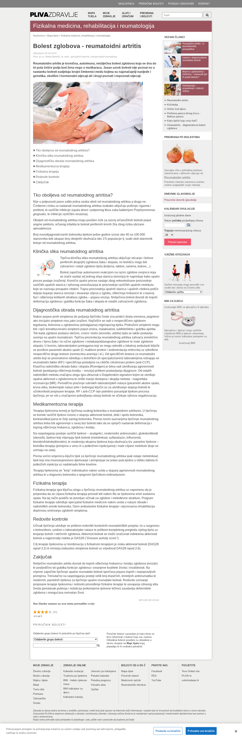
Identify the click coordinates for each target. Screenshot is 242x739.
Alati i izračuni (127, 15)
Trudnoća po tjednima (75, 675)
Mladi (36, 684)
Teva (184, 671)
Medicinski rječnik (131, 680)
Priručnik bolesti (151, 3)
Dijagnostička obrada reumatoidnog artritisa (65, 161)
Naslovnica (126, 3)
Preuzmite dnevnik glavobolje (180, 200)
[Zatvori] (236, 731)
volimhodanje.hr (190, 680)
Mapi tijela (133, 643)
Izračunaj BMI (187, 342)
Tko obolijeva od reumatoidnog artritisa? (63, 150)
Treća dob (38, 689)
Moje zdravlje (109, 15)
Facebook (156, 671)
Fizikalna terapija (47, 171)
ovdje (91, 603)
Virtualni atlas (98, 684)
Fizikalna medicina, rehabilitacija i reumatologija (85, 35)
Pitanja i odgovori (181, 3)
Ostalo (36, 703)
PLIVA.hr (187, 675)
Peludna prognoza (101, 680)
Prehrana (38, 693)
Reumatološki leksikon (133, 684)
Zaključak (42, 182)
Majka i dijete (40, 680)
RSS (154, 675)
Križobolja (172, 104)
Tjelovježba (39, 698)
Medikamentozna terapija (53, 166)
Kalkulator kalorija (73, 697)
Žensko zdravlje (41, 671)
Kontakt (204, 3)
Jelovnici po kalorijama (103, 671)
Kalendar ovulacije (73, 671)
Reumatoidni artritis (177, 100)
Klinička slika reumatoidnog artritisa (59, 155)
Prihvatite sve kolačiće (201, 731)
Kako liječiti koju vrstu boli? (182, 120)
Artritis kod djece (176, 109)
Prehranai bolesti (147, 15)
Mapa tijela (92, 15)
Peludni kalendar (100, 675)
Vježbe (95, 689)
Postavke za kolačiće (168, 731)
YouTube (156, 680)
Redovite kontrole (47, 176)
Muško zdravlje (41, 675)
